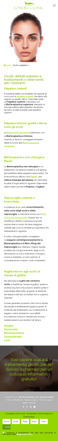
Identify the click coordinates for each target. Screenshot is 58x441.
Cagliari (35, 400)
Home (8, 65)
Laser (7, 340)
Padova (27, 400)
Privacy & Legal (45, 400)
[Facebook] (23, 407)
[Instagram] (30, 407)
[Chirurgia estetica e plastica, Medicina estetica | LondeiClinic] (29, 5)
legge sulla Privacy (24, 434)
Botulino (8, 325)
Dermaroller (11, 329)
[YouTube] (27, 407)
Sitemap (32, 403)
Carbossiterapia (13, 336)
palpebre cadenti (25, 96)
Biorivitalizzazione (14, 333)
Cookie (25, 403)
